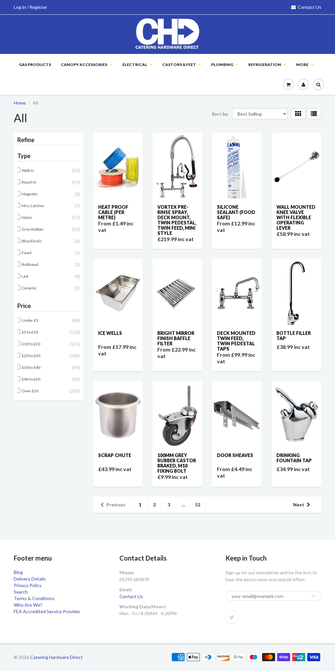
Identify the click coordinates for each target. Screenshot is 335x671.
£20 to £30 (31, 355)
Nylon (27, 217)
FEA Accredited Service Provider (47, 611)
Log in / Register (30, 7)
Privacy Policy (28, 585)
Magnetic (30, 193)
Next (298, 504)
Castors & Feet (179, 64)
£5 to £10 (30, 332)
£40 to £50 (31, 379)
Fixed (26, 252)
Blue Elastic (32, 240)
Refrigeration (264, 64)
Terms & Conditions (34, 598)
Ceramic (29, 288)
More (302, 64)
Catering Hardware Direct (56, 657)
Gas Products (35, 64)
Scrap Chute (114, 455)
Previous (115, 504)
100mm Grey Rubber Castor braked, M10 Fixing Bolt (176, 463)
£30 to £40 (31, 367)
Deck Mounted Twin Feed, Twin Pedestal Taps (236, 341)
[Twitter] (231, 617)
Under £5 (30, 320)
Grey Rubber (33, 229)
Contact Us (309, 7)
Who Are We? (28, 605)
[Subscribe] (313, 596)
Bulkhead (30, 264)
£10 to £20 (31, 343)
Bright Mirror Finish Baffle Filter (175, 338)
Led (25, 276)
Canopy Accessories (84, 64)
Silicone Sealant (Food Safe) (236, 212)
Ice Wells (110, 333)
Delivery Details (30, 578)
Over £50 (30, 390)
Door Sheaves (235, 455)
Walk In (28, 170)
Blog (18, 572)
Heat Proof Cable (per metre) (113, 212)
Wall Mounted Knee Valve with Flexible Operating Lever (295, 217)
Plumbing (222, 64)
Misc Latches (33, 205)
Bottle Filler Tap (293, 335)
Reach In (29, 182)
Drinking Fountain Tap (294, 457)
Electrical (134, 64)
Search (21, 592)
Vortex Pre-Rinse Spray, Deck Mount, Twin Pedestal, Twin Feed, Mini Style (176, 220)
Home (20, 103)
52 (197, 504)
